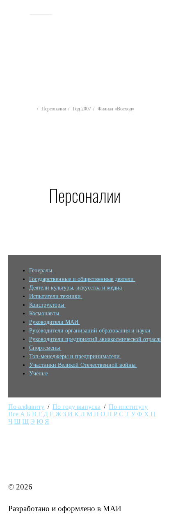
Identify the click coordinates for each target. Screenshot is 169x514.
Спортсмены (45, 348)
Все (13, 414)
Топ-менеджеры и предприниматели (75, 356)
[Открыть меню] (159, 44)
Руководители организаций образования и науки (90, 331)
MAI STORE (29, 465)
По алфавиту (26, 406)
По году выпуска (76, 406)
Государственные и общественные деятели (82, 279)
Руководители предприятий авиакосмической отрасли (96, 339)
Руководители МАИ (54, 322)
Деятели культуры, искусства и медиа (76, 288)
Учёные (38, 373)
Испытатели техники (55, 296)
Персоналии (53, 109)
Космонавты (45, 313)
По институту (128, 406)
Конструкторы (47, 305)
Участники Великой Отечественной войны (83, 365)
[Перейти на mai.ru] (16, 11)
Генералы (41, 270)
